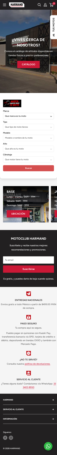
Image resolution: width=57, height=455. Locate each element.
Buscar (28, 168)
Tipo (5, 122)
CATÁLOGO (28, 64)
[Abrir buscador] (39, 5)
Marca (6, 111)
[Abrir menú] (4, 5)
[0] (51, 5)
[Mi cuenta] (45, 5)
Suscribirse (28, 269)
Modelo (6, 133)
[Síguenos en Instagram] (11, 438)
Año (5, 143)
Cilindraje (7, 154)
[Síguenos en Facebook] (5, 438)
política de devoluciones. (37, 363)
